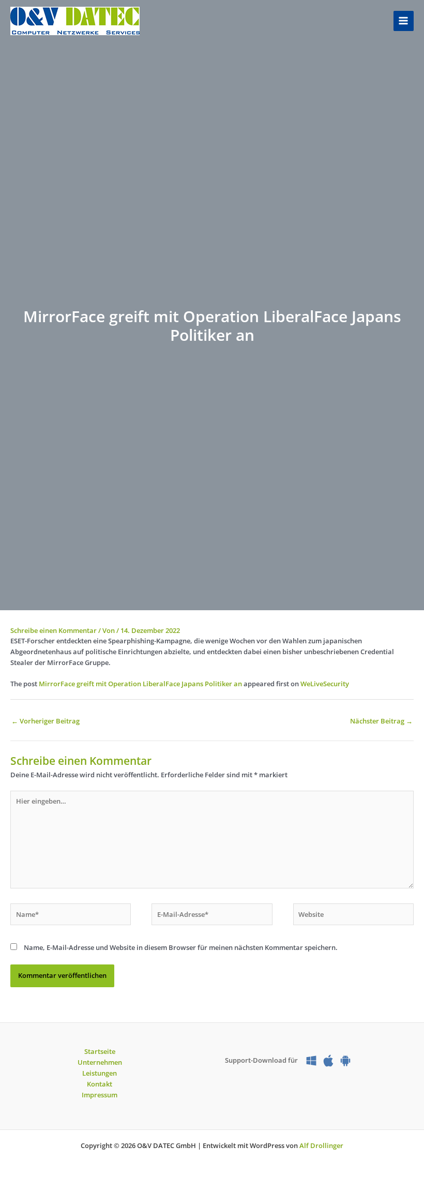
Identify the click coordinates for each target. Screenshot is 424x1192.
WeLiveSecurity (324, 683)
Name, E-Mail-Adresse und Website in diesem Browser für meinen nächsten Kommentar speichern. (181, 947)
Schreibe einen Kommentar (53, 630)
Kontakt (99, 1084)
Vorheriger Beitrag (45, 721)
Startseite (99, 1051)
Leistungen (99, 1073)
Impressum (99, 1094)
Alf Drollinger (321, 1145)
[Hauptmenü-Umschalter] (403, 21)
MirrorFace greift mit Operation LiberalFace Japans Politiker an (140, 683)
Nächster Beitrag (381, 721)
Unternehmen (100, 1062)
